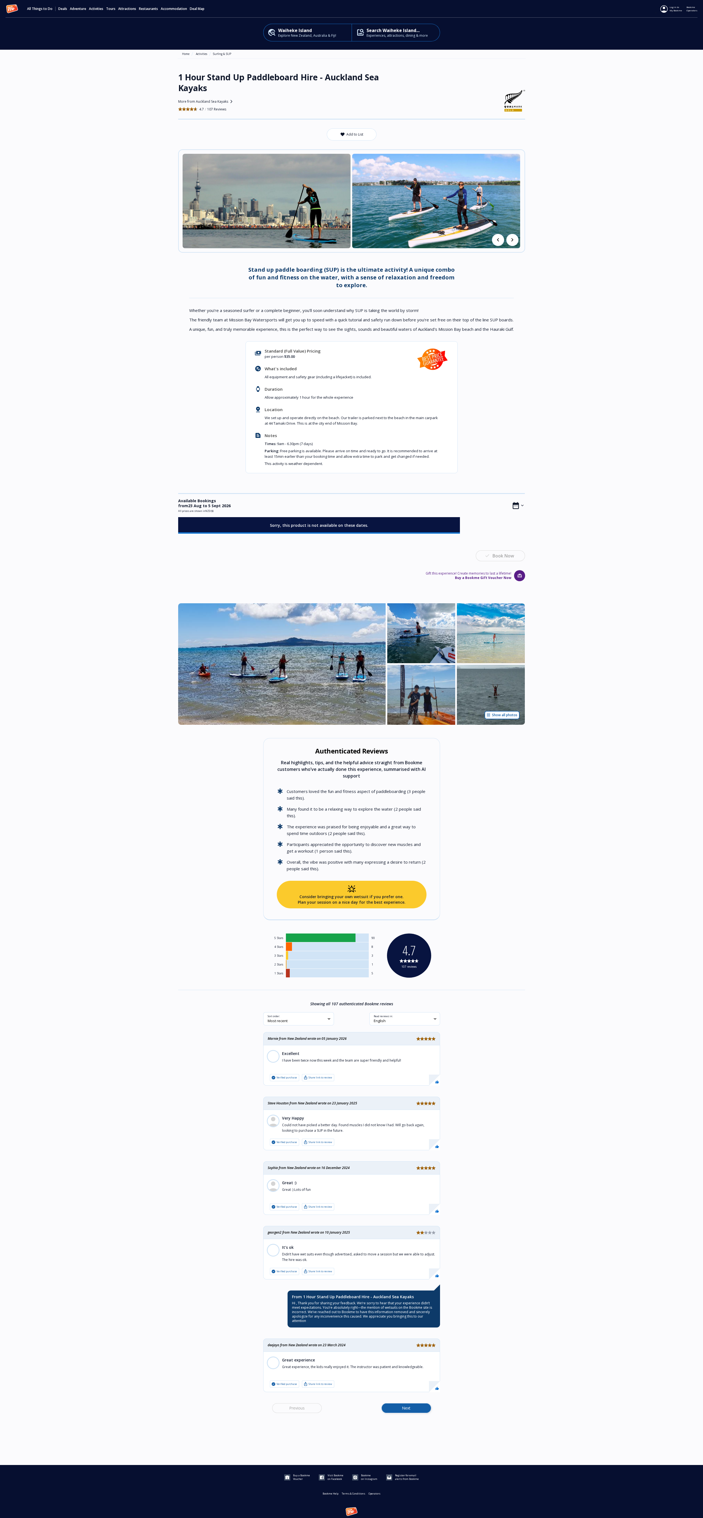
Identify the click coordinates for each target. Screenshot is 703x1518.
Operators (374, 1493)
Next (406, 1408)
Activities (201, 54)
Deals (62, 9)
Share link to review (317, 1077)
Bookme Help (330, 1493)
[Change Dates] (518, 505)
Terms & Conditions (353, 1493)
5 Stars (278, 938)
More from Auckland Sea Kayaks (206, 101)
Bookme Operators (691, 9)
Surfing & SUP (222, 54)
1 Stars (278, 973)
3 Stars (278, 956)
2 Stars (278, 964)
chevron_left (498, 240)
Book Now (503, 556)
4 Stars (278, 947)
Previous (297, 1408)
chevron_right (512, 240)
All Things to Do (39, 9)
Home (185, 54)
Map (201, 9)
